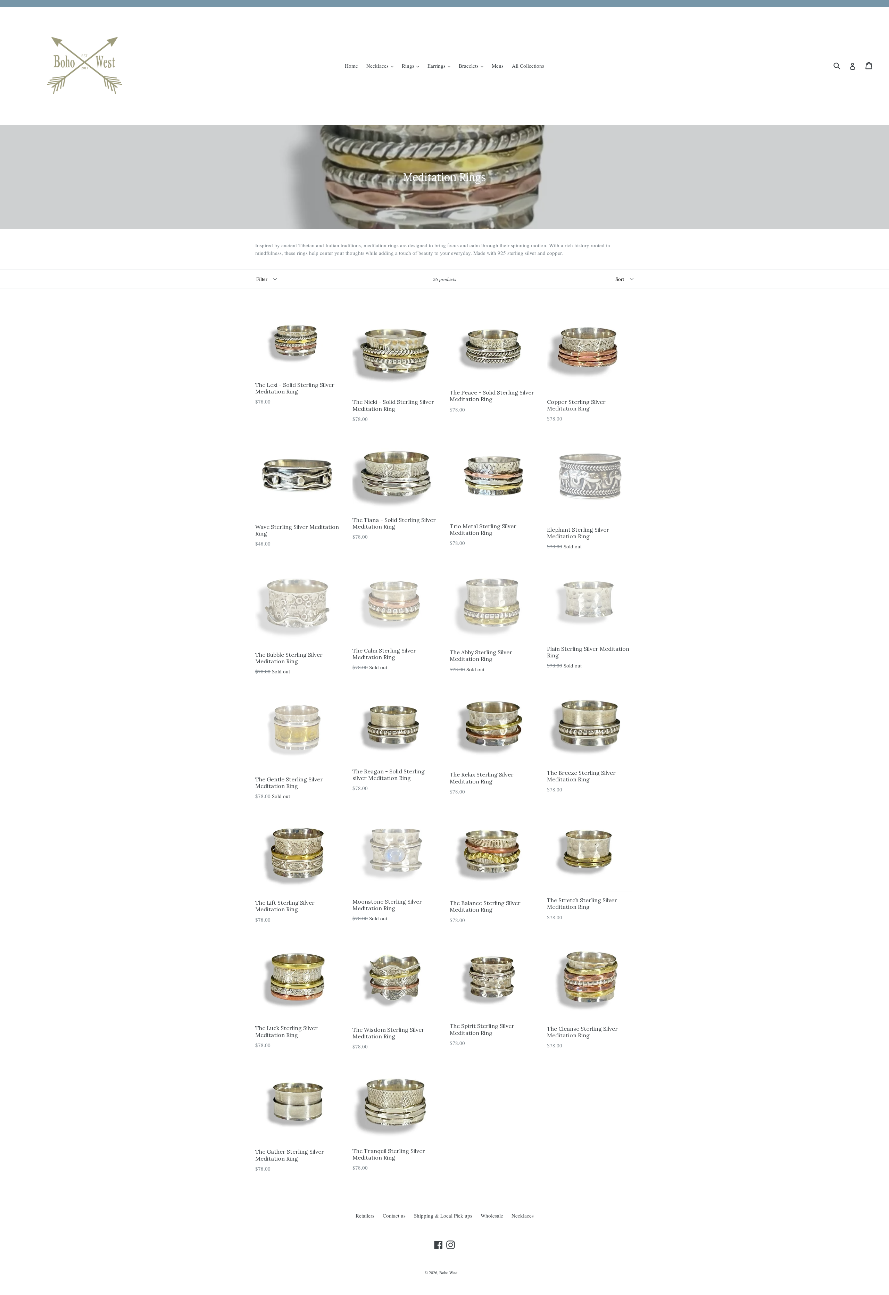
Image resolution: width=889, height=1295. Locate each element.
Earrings (440, 65)
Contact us (394, 1215)
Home (351, 65)
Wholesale (492, 1215)
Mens (498, 65)
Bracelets (473, 65)
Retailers (365, 1215)
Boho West (448, 1272)
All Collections (528, 65)
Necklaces (381, 65)
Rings (412, 65)
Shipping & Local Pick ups (443, 1215)
